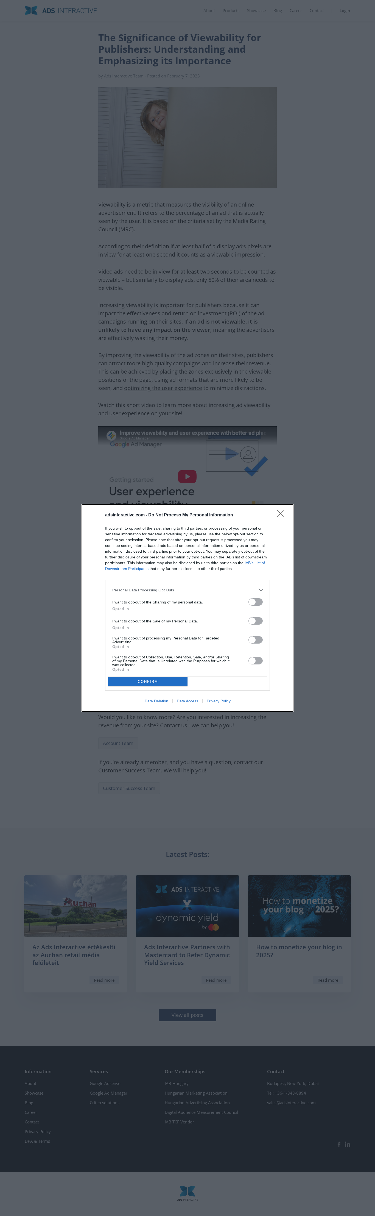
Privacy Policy (219, 701)
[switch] (255, 602)
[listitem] (187, 590)
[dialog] (187, 608)
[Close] (282, 515)
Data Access (187, 701)
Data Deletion (156, 701)
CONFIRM (148, 682)
